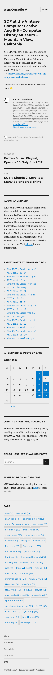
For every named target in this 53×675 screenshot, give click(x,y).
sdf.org (29, 244)
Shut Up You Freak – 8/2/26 (21, 294)
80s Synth (23, 513)
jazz (9, 568)
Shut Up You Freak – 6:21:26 (21, 331)
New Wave (13, 590)
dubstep (11, 540)
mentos (11, 573)
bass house (39, 524)
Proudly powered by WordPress (32, 670)
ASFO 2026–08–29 (17, 273)
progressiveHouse (17, 595)
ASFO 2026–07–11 (16, 316)
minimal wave (38, 579)
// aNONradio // (15, 9)
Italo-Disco (38, 562)
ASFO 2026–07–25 (16, 302)
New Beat (12, 584)
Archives (8, 642)
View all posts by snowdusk (24, 127)
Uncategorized (36, 137)
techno (11, 622)
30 (45, 395)
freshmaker (13, 551)
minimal (26, 573)
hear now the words (33, 557)
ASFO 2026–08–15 (16, 287)
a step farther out (17, 524)
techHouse (30, 617)
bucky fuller (31, 530)
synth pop (30, 611)
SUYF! (41, 606)
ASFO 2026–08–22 (16, 280)
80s (9, 513)
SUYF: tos (12, 611)
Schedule (9, 649)
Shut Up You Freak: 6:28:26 (21, 327)
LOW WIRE (24, 568)
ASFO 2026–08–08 (16, 291)
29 (39, 395)
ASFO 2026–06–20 (17, 334)
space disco (39, 595)
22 (39, 390)
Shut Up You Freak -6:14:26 (21, 338)
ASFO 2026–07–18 (16, 309)
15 (39, 384)
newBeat (28, 584)
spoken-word (14, 600)
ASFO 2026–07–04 (16, 323)
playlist (40, 590)
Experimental (32, 546)
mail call (41, 568)
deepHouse (13, 535)
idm (24, 562)
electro (39, 540)
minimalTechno (15, 579)
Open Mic (9, 655)
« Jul (13, 406)
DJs (6, 662)
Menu (44, 9)
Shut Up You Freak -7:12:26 (21, 313)
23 (45, 390)
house (11, 562)
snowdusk (12, 137)
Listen (7, 636)
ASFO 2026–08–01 (16, 298)
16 (46, 384)
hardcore (11, 557)
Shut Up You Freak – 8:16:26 (21, 283)
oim (28, 590)
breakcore (12, 530)
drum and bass (34, 535)
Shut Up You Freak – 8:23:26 (21, 276)
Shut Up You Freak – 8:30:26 (21, 269)
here (35, 488)
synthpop (12, 617)
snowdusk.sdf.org (20, 124)
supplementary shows (19, 606)
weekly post (29, 622)
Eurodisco (12, 546)
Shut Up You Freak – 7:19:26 (21, 305)
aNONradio (12, 519)
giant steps (32, 551)
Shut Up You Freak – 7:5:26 (21, 320)
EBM (25, 540)
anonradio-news (11, 140)
